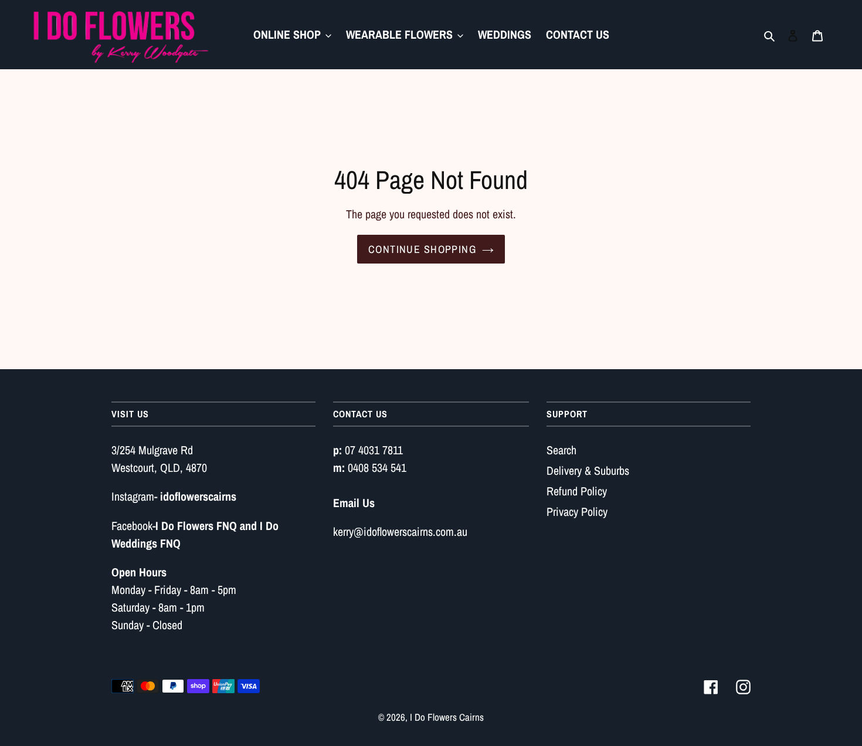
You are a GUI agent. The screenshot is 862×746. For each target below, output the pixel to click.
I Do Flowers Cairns (447, 717)
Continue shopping (422, 249)
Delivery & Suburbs (588, 470)
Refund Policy (577, 491)
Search (561, 450)
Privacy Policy (577, 511)
